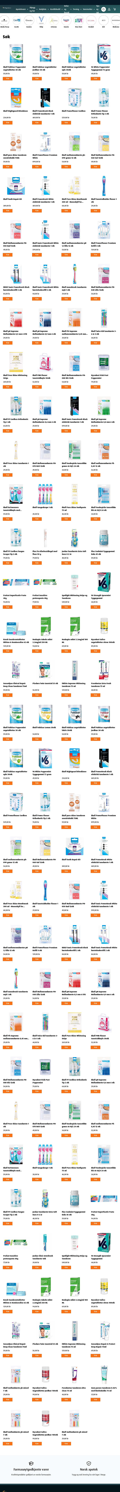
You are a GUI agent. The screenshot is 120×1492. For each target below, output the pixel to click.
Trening (76, 9)
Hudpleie (42, 9)
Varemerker (87, 9)
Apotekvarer (21, 9)
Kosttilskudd (55, 9)
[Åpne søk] (103, 9)
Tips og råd (97, 9)
